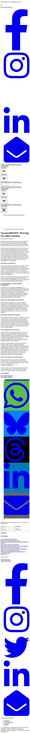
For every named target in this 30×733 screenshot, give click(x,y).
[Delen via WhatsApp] (16, 409)
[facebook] (16, 50)
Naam (16, 528)
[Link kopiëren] (4, 519)
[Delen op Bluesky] (16, 436)
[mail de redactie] (16, 162)
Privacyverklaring (8, 722)
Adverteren (7, 723)
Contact (6, 725)
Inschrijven (3, 533)
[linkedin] (16, 136)
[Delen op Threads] (16, 462)
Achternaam (18, 529)
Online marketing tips (18, 238)
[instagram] (16, 79)
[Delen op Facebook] (4, 380)
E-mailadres (18, 526)
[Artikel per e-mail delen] (16, 517)
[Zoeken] (15, 186)
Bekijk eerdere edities (6, 561)
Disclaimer (7, 720)
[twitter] (16, 106)
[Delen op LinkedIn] (16, 491)
